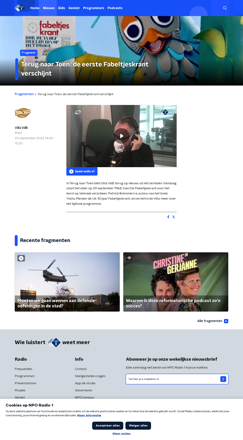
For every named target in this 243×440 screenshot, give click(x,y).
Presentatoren (25, 383)
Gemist (74, 8)
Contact (81, 369)
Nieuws (48, 8)
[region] (121, 136)
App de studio (85, 383)
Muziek (20, 390)
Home (34, 8)
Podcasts (115, 8)
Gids (61, 8)
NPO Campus (84, 397)
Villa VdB (21, 128)
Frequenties (23, 369)
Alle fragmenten (209, 321)
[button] (224, 8)
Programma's (93, 8)
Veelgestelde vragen (90, 376)
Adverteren (83, 390)
